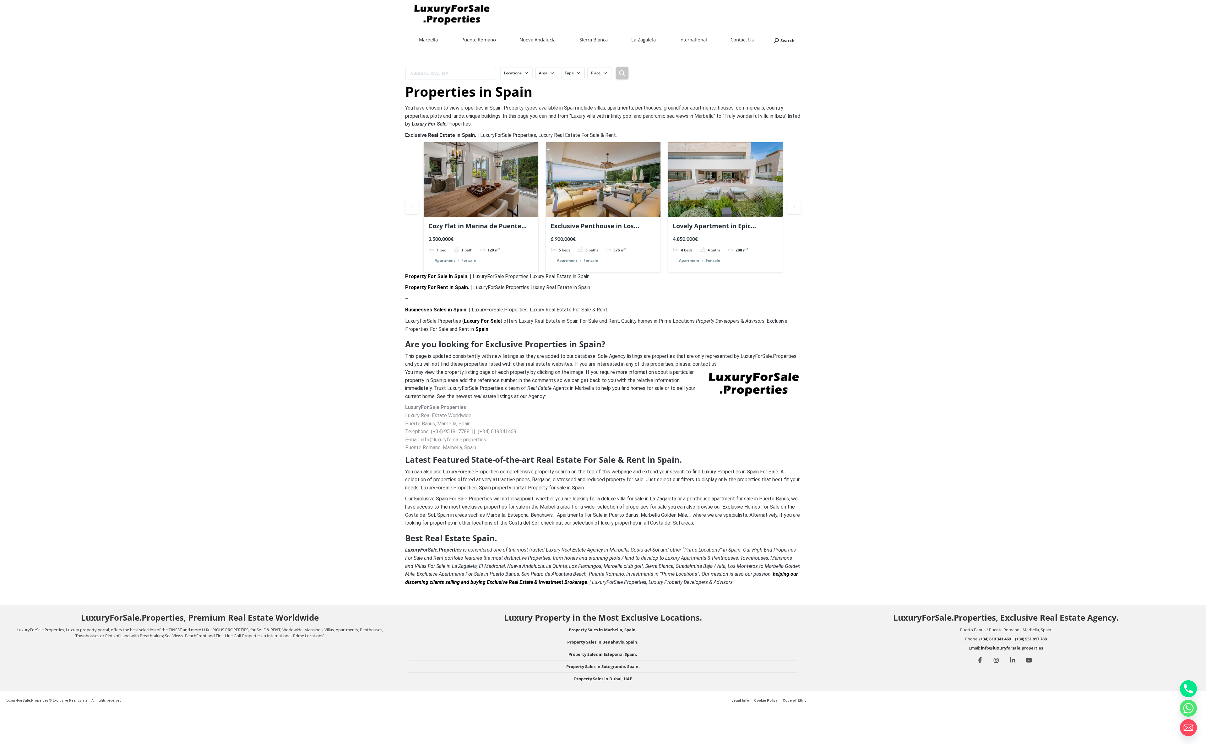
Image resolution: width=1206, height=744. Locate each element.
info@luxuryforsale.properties (1012, 648)
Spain (481, 329)
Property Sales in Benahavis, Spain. (602, 642)
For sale (468, 260)
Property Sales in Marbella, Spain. (603, 630)
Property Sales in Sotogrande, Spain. (603, 666)
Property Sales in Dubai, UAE (603, 679)
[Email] (1188, 727)
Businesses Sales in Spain (435, 310)
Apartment (445, 260)
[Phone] (1188, 688)
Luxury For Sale (482, 321)
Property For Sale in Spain (436, 276)
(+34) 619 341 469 (995, 639)
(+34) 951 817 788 (1031, 639)
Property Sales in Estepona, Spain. (602, 654)
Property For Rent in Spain (436, 287)
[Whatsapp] (1188, 708)
